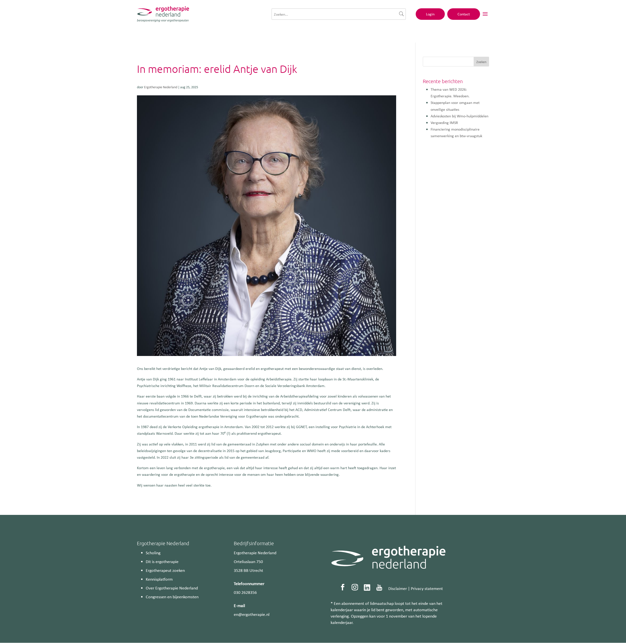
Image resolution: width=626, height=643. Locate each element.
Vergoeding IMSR (444, 122)
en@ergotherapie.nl (251, 614)
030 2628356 (245, 592)
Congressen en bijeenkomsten (172, 596)
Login (430, 14)
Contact (464, 14)
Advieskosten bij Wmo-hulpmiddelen (459, 116)
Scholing (153, 552)
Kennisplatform (159, 579)
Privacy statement (427, 588)
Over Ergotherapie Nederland (172, 588)
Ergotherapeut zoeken (165, 570)
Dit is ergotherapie (162, 561)
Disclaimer (397, 588)
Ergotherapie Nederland (160, 87)
